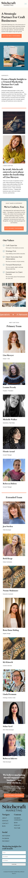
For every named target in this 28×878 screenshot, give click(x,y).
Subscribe (14, 864)
